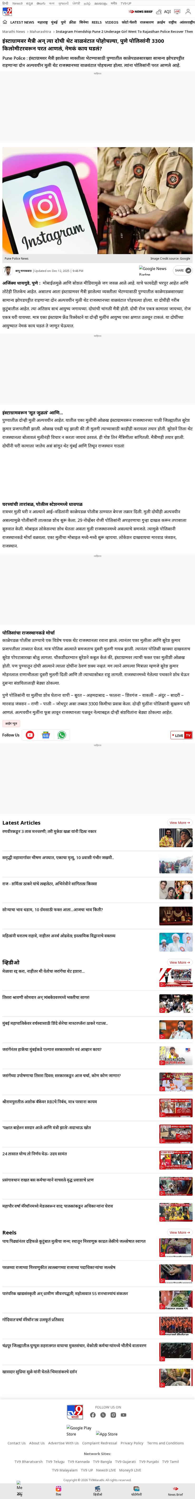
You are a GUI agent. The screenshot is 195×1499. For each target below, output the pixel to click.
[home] (5, 22)
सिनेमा (83, 22)
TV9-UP (126, 3)
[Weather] (160, 12)
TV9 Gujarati (125, 1461)
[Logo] (7, 11)
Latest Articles (21, 822)
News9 (17, 3)
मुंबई (54, 22)
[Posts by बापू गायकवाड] (7, 271)
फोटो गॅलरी (129, 22)
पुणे (63, 22)
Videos (111, 22)
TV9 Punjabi (149, 1461)
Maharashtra (40, 31)
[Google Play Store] (81, 1431)
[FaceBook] (93, 1415)
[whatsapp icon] (62, 735)
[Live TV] (176, 12)
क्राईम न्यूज (11, 723)
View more (178, 822)
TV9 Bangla (102, 1461)
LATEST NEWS (22, 22)
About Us (37, 1443)
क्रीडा (72, 22)
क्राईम (161, 22)
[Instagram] (113, 1415)
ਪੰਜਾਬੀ (76, 3)
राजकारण (147, 22)
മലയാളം (100, 3)
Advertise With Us (63, 1443)
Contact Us (17, 1443)
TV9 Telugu (55, 1461)
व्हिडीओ (11, 962)
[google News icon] (46, 735)
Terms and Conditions (165, 1443)
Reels (97, 22)
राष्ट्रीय (172, 22)
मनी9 (114, 3)
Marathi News (13, 31)
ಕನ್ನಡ (29, 3)
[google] (155, 271)
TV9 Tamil (170, 1461)
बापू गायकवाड (23, 271)
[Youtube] (123, 1415)
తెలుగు (41, 3)
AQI (167, 11)
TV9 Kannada (79, 1461)
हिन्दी (5, 3)
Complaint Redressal (99, 1443)
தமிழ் (87, 3)
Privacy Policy (132, 1443)
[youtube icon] (30, 735)
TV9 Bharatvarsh (28, 1461)
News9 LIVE (106, 1470)
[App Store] (110, 1435)
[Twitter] (103, 1415)
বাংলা (51, 3)
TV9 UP (87, 1470)
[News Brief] (141, 12)
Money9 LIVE (130, 1470)
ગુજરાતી (63, 3)
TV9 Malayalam (65, 1470)
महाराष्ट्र (43, 22)
